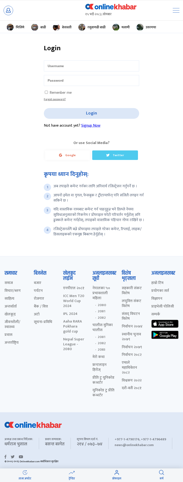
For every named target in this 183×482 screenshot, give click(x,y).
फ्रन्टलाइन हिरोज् (99, 368)
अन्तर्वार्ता (11, 306)
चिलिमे (20, 27)
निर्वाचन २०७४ (132, 326)
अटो (37, 314)
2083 (101, 349)
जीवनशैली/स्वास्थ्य (12, 325)
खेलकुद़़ (10, 314)
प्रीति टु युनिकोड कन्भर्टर (103, 380)
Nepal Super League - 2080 (73, 344)
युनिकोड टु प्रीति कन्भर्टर (103, 393)
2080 (102, 305)
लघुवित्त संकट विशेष (131, 304)
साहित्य (9, 298)
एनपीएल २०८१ (73, 288)
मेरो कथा (98, 357)
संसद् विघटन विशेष (131, 317)
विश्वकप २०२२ (132, 380)
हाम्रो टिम (157, 283)
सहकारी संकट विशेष (132, 291)
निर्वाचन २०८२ (132, 355)
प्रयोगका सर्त (160, 290)
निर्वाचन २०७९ (132, 347)
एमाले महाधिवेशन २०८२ (129, 367)
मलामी (126, 27)
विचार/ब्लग (13, 290)
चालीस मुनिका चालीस (102, 328)
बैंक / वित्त (41, 306)
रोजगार (39, 298)
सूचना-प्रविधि (43, 322)
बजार (37, 283)
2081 (101, 311)
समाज (9, 283)
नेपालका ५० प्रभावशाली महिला (101, 293)
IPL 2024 (70, 314)
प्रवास (8, 335)
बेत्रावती (66, 27)
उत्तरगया (151, 27)
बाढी (43, 27)
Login (91, 113)
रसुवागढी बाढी (96, 27)
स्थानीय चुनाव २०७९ (131, 337)
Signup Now (90, 125)
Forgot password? (55, 99)
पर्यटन (38, 290)
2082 (102, 317)
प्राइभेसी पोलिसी (162, 306)
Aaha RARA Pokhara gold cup (72, 326)
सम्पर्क (155, 314)
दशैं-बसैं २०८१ (132, 388)
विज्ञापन (156, 298)
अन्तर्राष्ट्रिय (12, 342)
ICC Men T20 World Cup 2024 (73, 301)
